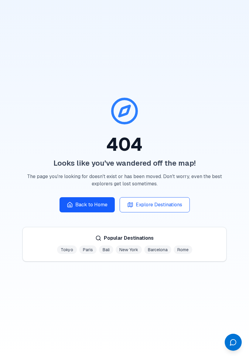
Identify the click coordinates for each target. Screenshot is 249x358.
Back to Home (91, 204)
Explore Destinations (159, 204)
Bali (106, 249)
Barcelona (158, 249)
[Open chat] (233, 342)
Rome (183, 249)
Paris (88, 249)
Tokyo (67, 249)
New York (128, 249)
